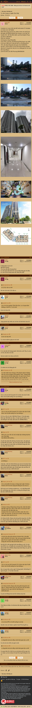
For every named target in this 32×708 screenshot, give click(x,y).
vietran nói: (5, 504)
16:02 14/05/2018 (5, 257)
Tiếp (21, 17)
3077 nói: (5, 409)
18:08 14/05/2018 (5, 293)
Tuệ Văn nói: (6, 619)
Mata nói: (5, 432)
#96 (30, 552)
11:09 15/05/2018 (5, 324)
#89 (30, 386)
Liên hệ (3, 679)
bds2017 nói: (6, 303)
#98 (30, 597)
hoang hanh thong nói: (8, 534)
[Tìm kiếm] (30, 1)
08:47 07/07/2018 (5, 628)
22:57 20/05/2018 (5, 399)
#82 (30, 257)
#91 (30, 422)
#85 (30, 313)
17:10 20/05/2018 (5, 386)
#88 (30, 359)
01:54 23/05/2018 (5, 524)
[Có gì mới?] (27, 1)
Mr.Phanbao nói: (7, 370)
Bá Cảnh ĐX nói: (7, 285)
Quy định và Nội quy (10, 679)
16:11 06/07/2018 (5, 597)
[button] (1, 1)
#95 (30, 524)
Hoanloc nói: (6, 334)
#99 (30, 610)
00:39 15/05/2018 (5, 313)
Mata (3, 15)
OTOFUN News (25, 679)
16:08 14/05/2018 (5, 275)
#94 (30, 495)
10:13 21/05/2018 (5, 422)
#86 (30, 324)
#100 (30, 628)
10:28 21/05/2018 (5, 472)
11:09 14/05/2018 (5, 20)
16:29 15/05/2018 (5, 359)
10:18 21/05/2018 (5, 449)
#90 (30, 399)
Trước (11, 17)
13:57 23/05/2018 (5, 552)
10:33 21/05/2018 (5, 495)
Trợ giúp (18, 679)
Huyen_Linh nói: (6, 481)
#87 (30, 342)
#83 (30, 275)
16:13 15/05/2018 (5, 342)
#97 (30, 574)
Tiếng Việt (4, 677)
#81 (30, 20)
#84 (30, 293)
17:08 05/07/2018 (5, 574)
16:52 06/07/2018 (5, 610)
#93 (30, 472)
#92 (30, 449)
